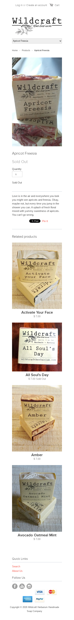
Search (16, 566)
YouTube (22, 586)
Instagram (29, 586)
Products (26, 50)
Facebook (15, 586)
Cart (57, 5)
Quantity (17, 168)
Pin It (45, 221)
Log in (19, 5)
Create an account (36, 5)
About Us (17, 570)
